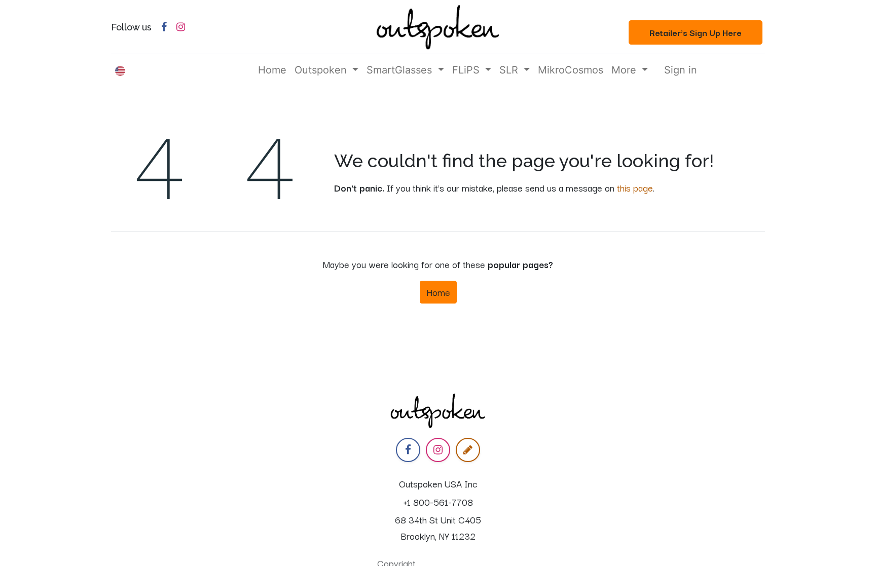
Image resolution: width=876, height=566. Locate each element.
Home (438, 292)
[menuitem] (272, 70)
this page (635, 187)
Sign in (680, 70)
